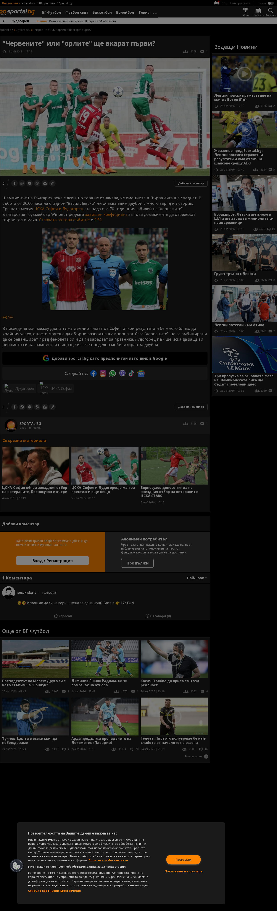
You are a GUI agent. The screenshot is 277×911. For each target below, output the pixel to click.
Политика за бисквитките (108, 860)
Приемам (184, 859)
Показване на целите (184, 871)
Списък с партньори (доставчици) (54, 891)
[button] (17, 866)
